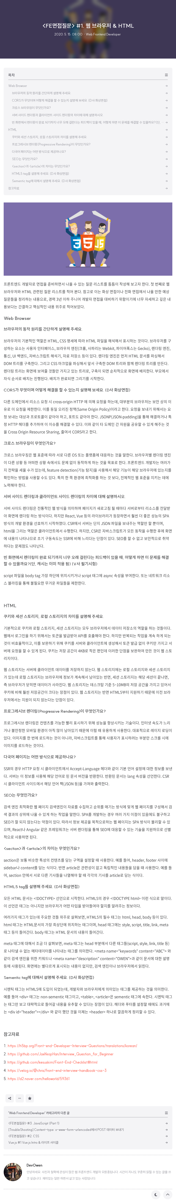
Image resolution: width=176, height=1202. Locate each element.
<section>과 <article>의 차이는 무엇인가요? (42, 848)
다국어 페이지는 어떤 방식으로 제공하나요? (40, 757)
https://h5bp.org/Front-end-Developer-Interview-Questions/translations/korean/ (72, 1045)
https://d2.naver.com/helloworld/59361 (39, 1078)
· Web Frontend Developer (102, 34)
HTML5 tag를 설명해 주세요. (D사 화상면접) (42, 886)
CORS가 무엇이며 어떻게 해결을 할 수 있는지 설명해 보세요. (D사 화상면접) (67, 390)
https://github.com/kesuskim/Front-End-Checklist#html (52, 1062)
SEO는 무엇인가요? (20, 795)
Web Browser (17, 318)
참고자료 (11, 1034)
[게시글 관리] (20, 1098)
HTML (10, 605)
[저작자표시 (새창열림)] (36, 1098)
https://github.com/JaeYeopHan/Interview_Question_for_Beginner (60, 1054)
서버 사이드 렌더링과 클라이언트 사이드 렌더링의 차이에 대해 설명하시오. (65, 496)
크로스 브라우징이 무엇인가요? (29, 443)
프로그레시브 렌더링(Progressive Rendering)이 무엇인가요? (55, 711)
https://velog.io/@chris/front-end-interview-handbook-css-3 (57, 1070)
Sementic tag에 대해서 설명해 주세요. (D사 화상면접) (49, 977)
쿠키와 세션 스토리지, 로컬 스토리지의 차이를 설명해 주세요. (54, 616)
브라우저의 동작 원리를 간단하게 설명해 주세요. (43, 329)
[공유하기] (10, 1098)
